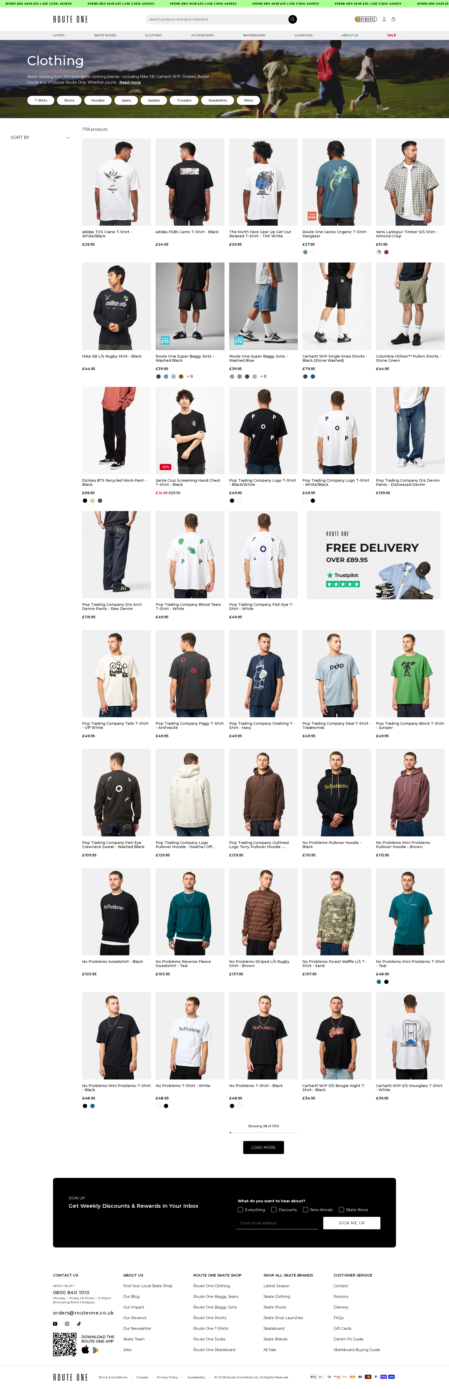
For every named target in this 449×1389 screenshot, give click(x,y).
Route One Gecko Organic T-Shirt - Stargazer (335, 234)
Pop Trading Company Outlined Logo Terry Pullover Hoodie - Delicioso (259, 845)
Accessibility (196, 1377)
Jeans (126, 100)
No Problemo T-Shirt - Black (256, 1086)
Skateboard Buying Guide (357, 1350)
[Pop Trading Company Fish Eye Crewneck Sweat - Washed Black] (116, 792)
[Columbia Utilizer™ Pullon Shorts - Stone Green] (410, 306)
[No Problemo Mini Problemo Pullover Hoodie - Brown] (410, 792)
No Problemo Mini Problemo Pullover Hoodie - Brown (403, 845)
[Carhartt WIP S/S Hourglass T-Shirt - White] (410, 1035)
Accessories (202, 35)
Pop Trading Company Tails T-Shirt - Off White (115, 725)
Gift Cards (342, 1328)
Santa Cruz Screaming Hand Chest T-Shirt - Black (188, 482)
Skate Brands (275, 1339)
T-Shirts (41, 100)
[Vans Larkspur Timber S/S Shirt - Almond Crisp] (410, 182)
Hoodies (97, 100)
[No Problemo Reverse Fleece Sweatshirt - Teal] (190, 911)
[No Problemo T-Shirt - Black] (263, 1035)
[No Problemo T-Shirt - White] (190, 1035)
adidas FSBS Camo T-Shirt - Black (187, 232)
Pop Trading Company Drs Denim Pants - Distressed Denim (408, 482)
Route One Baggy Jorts (215, 1307)
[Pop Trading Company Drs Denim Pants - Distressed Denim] (410, 430)
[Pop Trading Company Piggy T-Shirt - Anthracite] (190, 673)
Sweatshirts (217, 100)
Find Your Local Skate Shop (148, 1286)
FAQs (339, 1318)
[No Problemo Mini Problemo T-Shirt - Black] (116, 1035)
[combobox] (221, 19)
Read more (130, 82)
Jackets (154, 100)
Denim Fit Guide (349, 1339)
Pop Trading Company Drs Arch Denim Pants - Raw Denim (112, 606)
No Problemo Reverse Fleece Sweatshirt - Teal (183, 963)
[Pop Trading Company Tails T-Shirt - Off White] (116, 673)
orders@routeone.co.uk (83, 1313)
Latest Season (276, 1286)
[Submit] (292, 19)
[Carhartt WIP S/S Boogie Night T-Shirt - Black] (336, 1035)
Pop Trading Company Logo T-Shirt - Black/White (262, 482)
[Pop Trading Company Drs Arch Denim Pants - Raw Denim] (116, 554)
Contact (341, 1286)
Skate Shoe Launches (283, 1318)
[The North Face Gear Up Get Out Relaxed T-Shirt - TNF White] (263, 182)
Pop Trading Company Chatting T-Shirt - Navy (261, 725)
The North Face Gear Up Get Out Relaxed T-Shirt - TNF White (260, 234)
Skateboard (254, 35)
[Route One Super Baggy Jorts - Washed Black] (190, 306)
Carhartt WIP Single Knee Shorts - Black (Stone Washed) (334, 358)
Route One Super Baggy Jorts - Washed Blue (258, 358)
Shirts (248, 100)
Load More (263, 1147)
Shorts (69, 100)
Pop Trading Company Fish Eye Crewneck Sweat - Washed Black (113, 845)
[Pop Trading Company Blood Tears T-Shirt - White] (190, 554)
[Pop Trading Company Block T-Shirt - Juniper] (410, 673)
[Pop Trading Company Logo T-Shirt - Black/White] (263, 430)
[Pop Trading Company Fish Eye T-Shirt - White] (263, 554)
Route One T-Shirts (210, 1328)
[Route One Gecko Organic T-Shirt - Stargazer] (336, 182)
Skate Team (134, 1339)
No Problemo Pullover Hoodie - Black (331, 845)
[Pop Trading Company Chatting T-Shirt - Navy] (263, 673)
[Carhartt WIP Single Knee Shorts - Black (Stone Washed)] (336, 306)
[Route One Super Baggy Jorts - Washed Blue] (263, 306)
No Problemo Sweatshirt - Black (112, 961)
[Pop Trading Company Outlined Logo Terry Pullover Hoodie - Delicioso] (263, 792)
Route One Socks (209, 1339)
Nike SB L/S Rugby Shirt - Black (112, 356)
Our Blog (131, 1296)
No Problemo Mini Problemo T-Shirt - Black (116, 1088)
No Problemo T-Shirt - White (183, 1086)
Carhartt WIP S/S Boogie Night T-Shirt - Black (334, 1088)
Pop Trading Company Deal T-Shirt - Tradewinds (336, 725)
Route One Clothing (211, 1286)
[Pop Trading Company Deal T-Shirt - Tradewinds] (336, 673)
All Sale (269, 1350)
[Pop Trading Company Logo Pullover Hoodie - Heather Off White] (190, 792)
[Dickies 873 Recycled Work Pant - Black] (116, 430)
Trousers (184, 100)
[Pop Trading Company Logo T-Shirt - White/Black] (336, 430)
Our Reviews (134, 1318)
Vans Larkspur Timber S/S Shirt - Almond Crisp (407, 234)
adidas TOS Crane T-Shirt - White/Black (107, 234)
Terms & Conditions (112, 1377)
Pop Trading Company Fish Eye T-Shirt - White (261, 606)
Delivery (341, 1307)
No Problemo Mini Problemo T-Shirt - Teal (410, 963)
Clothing (153, 35)
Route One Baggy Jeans (215, 1296)
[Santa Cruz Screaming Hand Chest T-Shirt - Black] (190, 430)
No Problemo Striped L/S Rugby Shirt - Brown (259, 963)
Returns (341, 1296)
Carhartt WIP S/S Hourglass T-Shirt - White (409, 1088)
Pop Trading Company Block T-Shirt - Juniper (410, 725)
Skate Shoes (105, 35)
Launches (303, 35)
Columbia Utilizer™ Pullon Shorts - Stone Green (408, 358)
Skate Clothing (276, 1296)
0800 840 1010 (71, 1293)
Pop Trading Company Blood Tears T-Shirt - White (188, 606)
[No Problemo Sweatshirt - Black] (116, 911)
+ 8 (190, 376)
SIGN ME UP (352, 1223)
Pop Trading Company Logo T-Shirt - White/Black (335, 482)
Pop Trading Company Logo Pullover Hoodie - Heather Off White (184, 845)
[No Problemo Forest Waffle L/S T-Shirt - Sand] (336, 911)
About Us (349, 35)
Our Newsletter (137, 1328)
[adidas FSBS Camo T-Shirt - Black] (190, 182)
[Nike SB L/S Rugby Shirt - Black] (116, 306)
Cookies (142, 1377)
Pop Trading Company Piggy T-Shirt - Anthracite (190, 725)
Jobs (127, 1350)
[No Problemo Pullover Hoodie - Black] (336, 792)
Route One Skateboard (214, 1350)
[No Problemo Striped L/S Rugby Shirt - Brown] (263, 911)
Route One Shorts (209, 1318)
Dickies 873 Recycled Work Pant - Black (114, 482)
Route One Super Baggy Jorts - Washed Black (185, 358)
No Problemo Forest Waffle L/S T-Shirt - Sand (334, 963)
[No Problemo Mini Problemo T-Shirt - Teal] (410, 911)
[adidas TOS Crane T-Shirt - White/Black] (116, 182)
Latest (59, 35)
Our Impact (133, 1307)
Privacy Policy (167, 1377)
